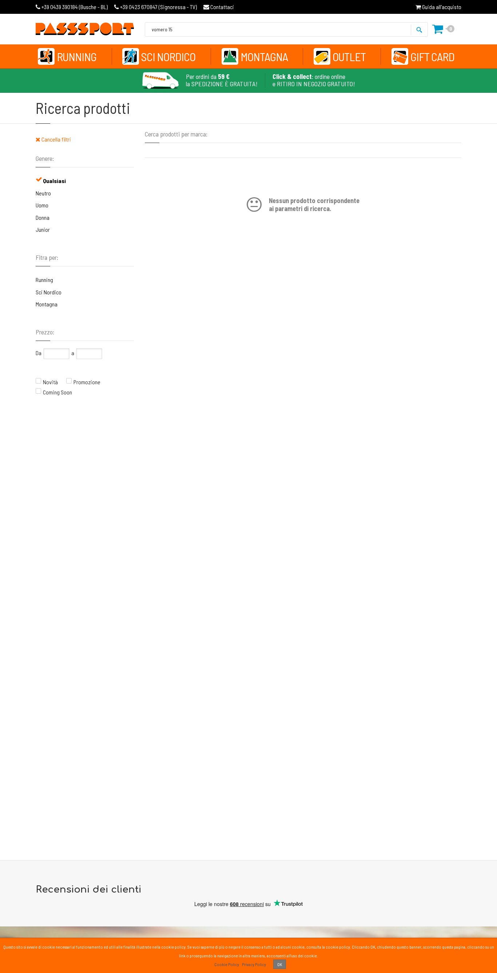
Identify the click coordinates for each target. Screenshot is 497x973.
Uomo (42, 205)
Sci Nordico (168, 56)
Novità (50, 381)
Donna (42, 217)
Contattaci (221, 6)
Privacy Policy (254, 964)
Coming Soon (57, 392)
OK (279, 964)
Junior (43, 229)
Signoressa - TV (158, 6)
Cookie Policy (226, 964)
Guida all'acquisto (441, 6)
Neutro (43, 193)
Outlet (349, 56)
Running (76, 56)
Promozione (86, 381)
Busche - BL (74, 6)
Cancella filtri (55, 139)
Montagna (264, 56)
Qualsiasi (54, 180)
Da (38, 352)
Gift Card (432, 56)
